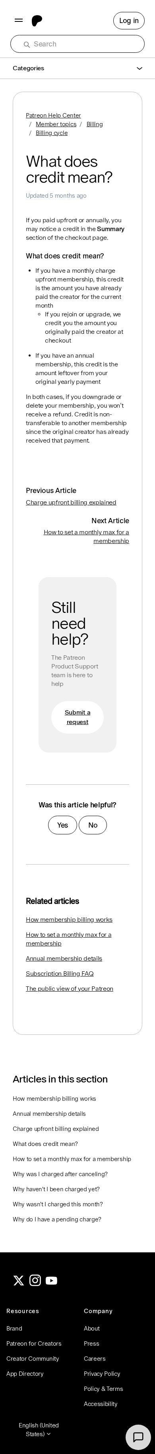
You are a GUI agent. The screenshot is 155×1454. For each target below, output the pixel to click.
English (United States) (39, 1429)
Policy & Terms (103, 1388)
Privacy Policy (102, 1373)
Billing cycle (52, 132)
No (93, 825)
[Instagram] (35, 1284)
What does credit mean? (45, 1143)
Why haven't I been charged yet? (56, 1189)
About (91, 1328)
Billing (95, 124)
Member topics (56, 124)
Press (91, 1343)
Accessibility (101, 1403)
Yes (62, 825)
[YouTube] (52, 1284)
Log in (129, 20)
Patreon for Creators (34, 1343)
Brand (14, 1328)
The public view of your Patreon (69, 988)
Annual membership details (64, 958)
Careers (95, 1358)
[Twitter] (19, 1284)
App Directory (25, 1373)
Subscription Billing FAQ (59, 973)
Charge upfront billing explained (71, 502)
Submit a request (77, 717)
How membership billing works (69, 919)
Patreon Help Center (53, 115)
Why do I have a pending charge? (57, 1219)
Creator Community (32, 1358)
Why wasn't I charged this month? (58, 1204)
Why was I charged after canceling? (60, 1174)
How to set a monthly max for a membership (68, 939)
